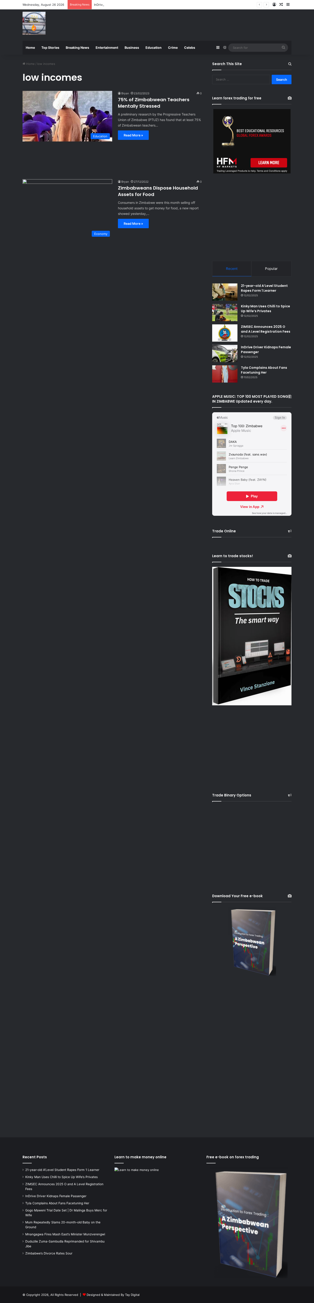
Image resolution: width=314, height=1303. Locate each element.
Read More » (133, 135)
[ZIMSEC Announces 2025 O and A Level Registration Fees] (224, 333)
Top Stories (50, 47)
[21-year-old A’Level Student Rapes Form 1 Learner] (224, 292)
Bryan (125, 93)
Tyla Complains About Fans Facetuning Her (264, 370)
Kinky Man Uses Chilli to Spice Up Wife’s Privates (265, 308)
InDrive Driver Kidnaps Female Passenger (123, 4)
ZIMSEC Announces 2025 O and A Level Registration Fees (265, 329)
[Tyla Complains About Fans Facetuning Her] (224, 374)
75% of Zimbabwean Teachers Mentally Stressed (153, 102)
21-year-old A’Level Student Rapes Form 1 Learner (264, 288)
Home (30, 47)
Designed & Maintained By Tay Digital (113, 1295)
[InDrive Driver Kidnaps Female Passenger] (224, 353)
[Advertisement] (203, 24)
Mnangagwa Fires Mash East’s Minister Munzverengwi (65, 1234)
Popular (271, 268)
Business (132, 47)
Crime (173, 47)
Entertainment (107, 47)
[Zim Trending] (34, 23)
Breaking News (77, 47)
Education (154, 47)
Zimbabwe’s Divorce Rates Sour (48, 1253)
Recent (231, 268)
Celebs (189, 47)
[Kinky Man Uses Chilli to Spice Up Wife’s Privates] (224, 312)
